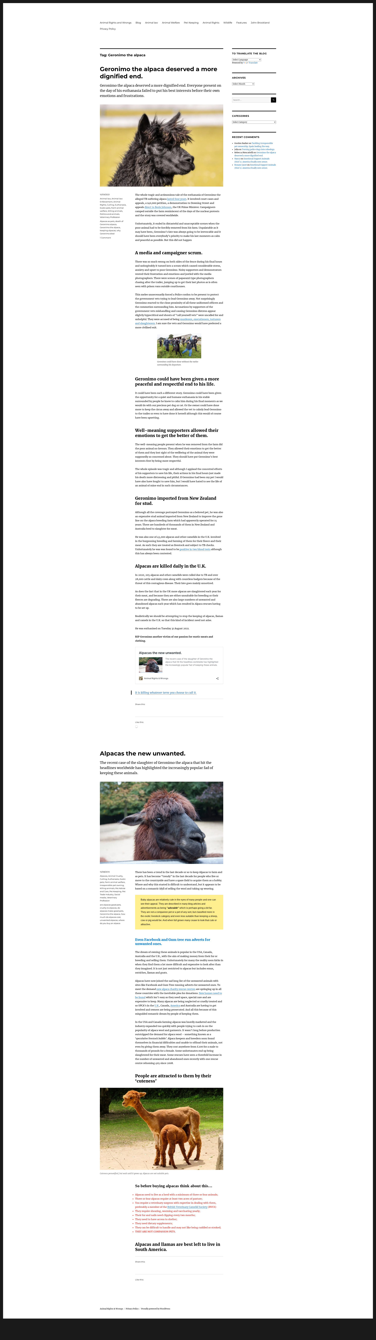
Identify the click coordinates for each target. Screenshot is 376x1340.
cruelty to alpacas (108, 908)
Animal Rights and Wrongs (115, 22)
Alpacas (103, 876)
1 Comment (105, 238)
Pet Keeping (191, 22)
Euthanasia (120, 205)
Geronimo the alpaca (110, 227)
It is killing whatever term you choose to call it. (166, 692)
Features (241, 22)
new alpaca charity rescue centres (175, 989)
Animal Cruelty (115, 876)
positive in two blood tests (194, 549)
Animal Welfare (171, 22)
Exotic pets (105, 208)
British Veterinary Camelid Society (187, 1206)
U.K (157, 1005)
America (175, 1005)
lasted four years (176, 198)
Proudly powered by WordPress (155, 1309)
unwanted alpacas (109, 920)
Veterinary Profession (110, 217)
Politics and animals (109, 214)
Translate (253, 63)
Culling (110, 205)
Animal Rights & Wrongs (111, 1309)
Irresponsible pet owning (112, 885)
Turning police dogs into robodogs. (258, 149)
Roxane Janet (240, 165)
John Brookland (260, 22)
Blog (138, 22)
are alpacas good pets (110, 905)
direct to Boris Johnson (158, 207)
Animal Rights (211, 22)
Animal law (151, 22)
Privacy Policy (108, 28)
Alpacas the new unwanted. (142, 753)
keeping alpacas (108, 230)
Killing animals (115, 211)
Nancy (237, 158)
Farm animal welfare (115, 882)
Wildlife (227, 22)
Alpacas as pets (107, 221)
